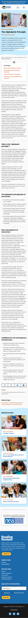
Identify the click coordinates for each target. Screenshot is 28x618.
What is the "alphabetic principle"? (12, 68)
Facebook (10, 613)
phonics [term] (9, 167)
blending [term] (9, 376)
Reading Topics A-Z (9, 57)
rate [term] (7, 188)
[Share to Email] (17, 385)
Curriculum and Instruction (15, 402)
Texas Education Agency (9, 34)
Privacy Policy (14, 609)
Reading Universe (6, 577)
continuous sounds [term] (11, 277)
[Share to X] (11, 385)
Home (2, 57)
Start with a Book (6, 579)
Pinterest (14, 613)
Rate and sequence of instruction (12, 74)
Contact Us (6, 554)
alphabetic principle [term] (14, 90)
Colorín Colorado (6, 573)
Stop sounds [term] (13, 274)
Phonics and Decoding (7, 29)
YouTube (18, 613)
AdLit (3, 571)
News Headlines (5, 564)
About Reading (4, 402)
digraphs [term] (22, 298)
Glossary (3, 562)
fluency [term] (3, 163)
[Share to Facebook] (4, 385)
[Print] (24, 385)
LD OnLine (4, 575)
